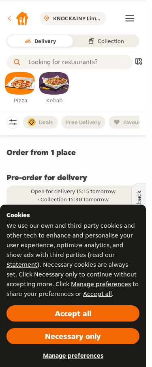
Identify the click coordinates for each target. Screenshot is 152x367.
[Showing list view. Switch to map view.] (138, 62)
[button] (17, 18)
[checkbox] (20, 88)
